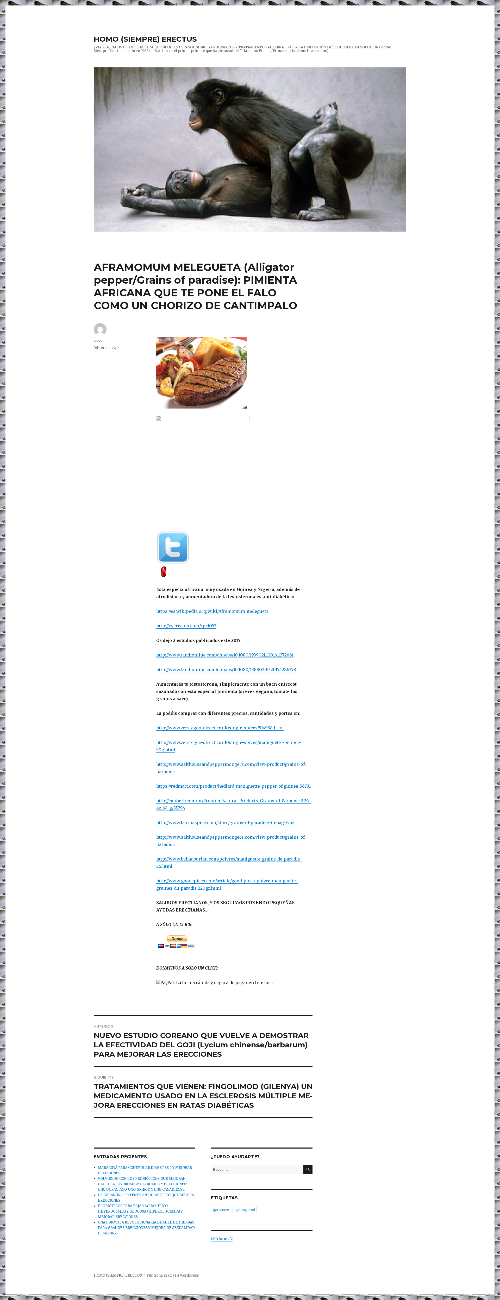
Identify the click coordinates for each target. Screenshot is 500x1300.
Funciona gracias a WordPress (173, 1275)
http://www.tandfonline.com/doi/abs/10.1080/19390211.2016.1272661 (224, 655)
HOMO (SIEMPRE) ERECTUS (145, 39)
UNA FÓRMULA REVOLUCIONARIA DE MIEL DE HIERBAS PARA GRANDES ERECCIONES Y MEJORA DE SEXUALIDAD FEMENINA (146, 1227)
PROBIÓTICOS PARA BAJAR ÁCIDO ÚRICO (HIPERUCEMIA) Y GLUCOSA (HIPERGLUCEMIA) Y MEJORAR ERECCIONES (140, 1211)
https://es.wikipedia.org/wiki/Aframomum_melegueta (212, 611)
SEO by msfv (222, 1239)
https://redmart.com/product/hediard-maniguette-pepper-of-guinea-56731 (233, 786)
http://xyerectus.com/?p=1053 (186, 625)
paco (98, 340)
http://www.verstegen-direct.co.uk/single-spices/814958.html (220, 727)
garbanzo (221, 1210)
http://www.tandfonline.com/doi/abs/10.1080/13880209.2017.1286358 (226, 669)
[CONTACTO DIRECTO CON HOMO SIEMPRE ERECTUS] (234, 571)
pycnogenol (244, 1210)
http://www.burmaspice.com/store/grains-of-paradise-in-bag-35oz (225, 822)
